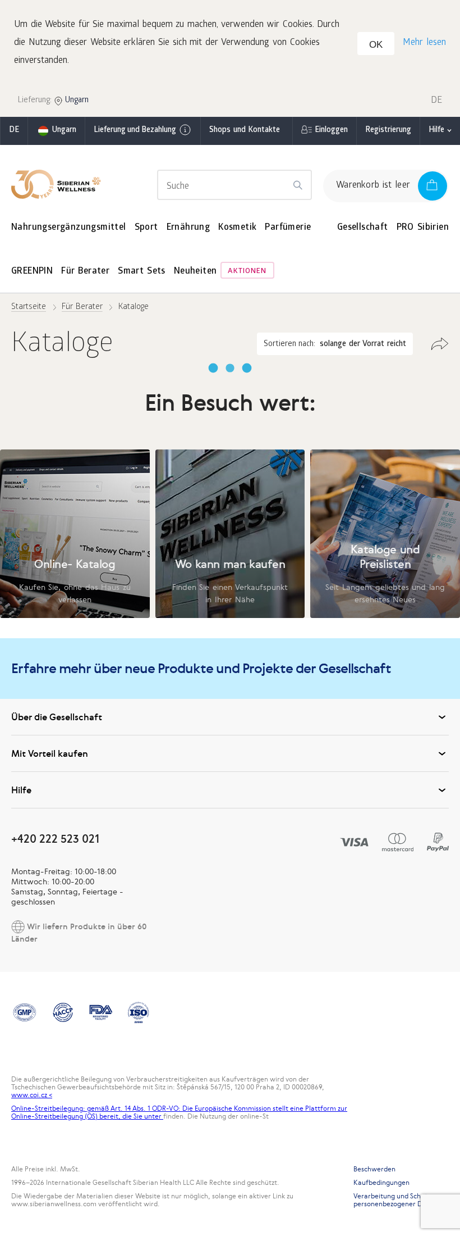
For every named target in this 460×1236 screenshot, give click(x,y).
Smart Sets (141, 271)
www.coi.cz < (31, 1094)
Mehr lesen (424, 43)
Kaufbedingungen (381, 1183)
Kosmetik (237, 227)
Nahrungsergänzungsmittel (68, 227)
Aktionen (247, 271)
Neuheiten (195, 271)
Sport (146, 227)
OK (376, 44)
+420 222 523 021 (55, 838)
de (14, 130)
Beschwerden (374, 1169)
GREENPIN (32, 271)
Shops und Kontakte (244, 130)
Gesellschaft (362, 227)
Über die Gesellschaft (56, 717)
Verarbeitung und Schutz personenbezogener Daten (395, 1200)
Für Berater (85, 271)
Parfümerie (288, 227)
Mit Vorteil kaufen (49, 753)
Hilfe (436, 130)
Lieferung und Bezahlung (135, 130)
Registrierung (388, 130)
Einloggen (331, 130)
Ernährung (188, 227)
